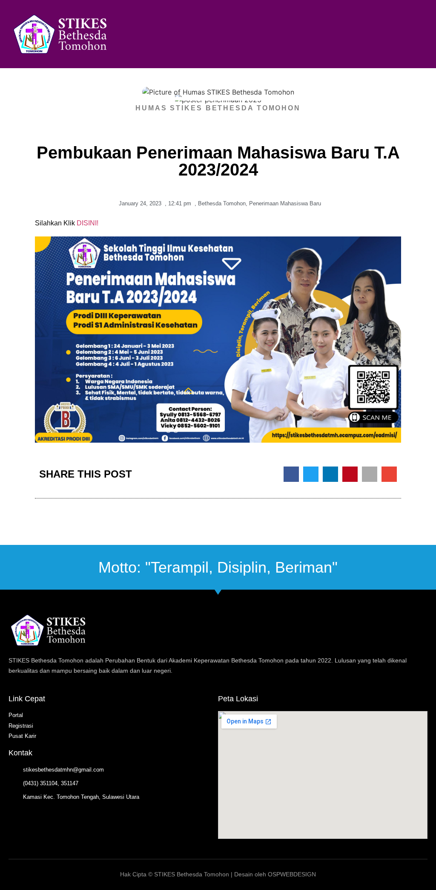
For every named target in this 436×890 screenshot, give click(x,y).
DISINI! (87, 223)
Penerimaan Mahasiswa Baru (285, 203)
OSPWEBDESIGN (292, 874)
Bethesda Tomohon (222, 203)
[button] (402, 34)
